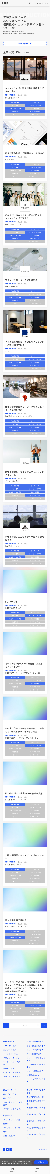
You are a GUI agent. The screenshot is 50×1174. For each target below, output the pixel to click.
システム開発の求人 (35, 1071)
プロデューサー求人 (11, 1057)
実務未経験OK (9, 1135)
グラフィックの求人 (35, 1049)
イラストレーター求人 (12, 1072)
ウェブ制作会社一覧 (35, 1097)
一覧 (28, 3)
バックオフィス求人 (11, 1076)
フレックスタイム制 (11, 1127)
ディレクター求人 (10, 1053)
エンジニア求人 (9, 1049)
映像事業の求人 (33, 1075)
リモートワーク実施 (11, 1119)
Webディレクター (10, 1094)
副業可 (6, 1123)
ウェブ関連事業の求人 (36, 1045)
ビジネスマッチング (41, 3)
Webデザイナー (10, 1098)
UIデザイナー (9, 1115)
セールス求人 (8, 1068)
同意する (41, 1162)
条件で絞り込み (25, 43)
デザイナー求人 (9, 1045)
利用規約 (21, 1161)
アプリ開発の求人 (34, 1053)
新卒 (5, 1131)
